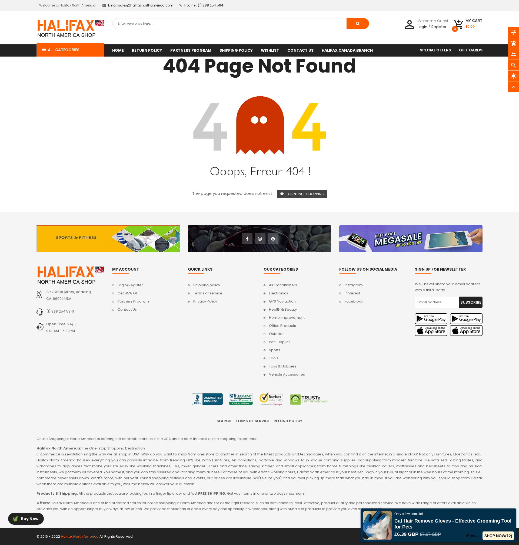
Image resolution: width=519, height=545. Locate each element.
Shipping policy (206, 285)
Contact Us (127, 309)
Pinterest (352, 293)
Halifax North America (80, 536)
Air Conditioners (283, 285)
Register (439, 26)
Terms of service (207, 293)
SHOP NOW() (498, 536)
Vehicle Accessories (287, 374)
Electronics (278, 293)
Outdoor (276, 333)
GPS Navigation (282, 301)
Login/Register (130, 285)
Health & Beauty (283, 309)
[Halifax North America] (70, 274)
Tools (273, 358)
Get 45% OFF (128, 293)
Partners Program (133, 301)
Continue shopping (306, 193)
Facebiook (354, 301)
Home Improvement (287, 317)
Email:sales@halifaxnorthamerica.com (140, 5)
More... (472, 535)
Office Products (282, 325)
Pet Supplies (280, 341)
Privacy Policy (205, 301)
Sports (274, 350)
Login (422, 26)
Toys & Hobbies (282, 366)
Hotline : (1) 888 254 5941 (204, 5)
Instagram (354, 285)
